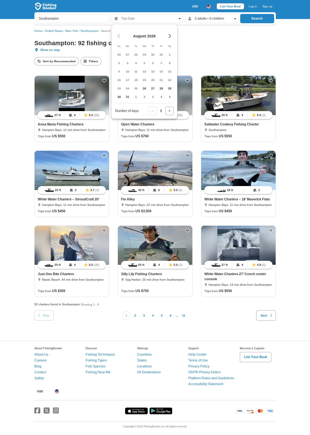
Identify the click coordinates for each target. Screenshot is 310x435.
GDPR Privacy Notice (204, 372)
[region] (72, 115)
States (142, 360)
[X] (47, 411)
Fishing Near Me (98, 372)
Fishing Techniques (100, 354)
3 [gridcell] (153, 97)
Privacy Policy (199, 366)
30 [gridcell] (119, 97)
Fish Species (95, 366)
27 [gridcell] (153, 88)
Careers (40, 360)
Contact (40, 372)
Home (38, 31)
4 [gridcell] (161, 97)
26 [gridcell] (144, 88)
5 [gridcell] (170, 97)
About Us (41, 354)
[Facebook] (37, 411)
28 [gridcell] (161, 88)
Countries (144, 354)
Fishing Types (96, 360)
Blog (37, 366)
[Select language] (208, 6)
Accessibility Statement (205, 384)
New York (71, 31)
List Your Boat (230, 6)
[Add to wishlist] (104, 80)
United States (54, 31)
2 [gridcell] (144, 97)
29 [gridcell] (169, 88)
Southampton (89, 31)
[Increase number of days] (169, 111)
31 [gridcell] (127, 97)
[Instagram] (56, 411)
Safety (39, 378)
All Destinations (149, 372)
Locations (144, 366)
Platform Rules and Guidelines (211, 378)
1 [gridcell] (136, 97)
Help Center (197, 354)
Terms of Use (198, 360)
